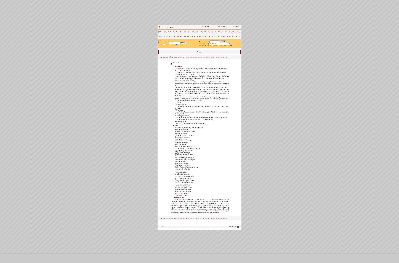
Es (168, 31)
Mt (164, 36)
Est (229, 31)
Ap (239, 36)
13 (180, 57)
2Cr (212, 31)
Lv (170, 31)
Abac (225, 32)
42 (216, 57)
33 (205, 57)
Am (206, 32)
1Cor (181, 36)
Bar (192, 32)
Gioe (203, 32)
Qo (172, 32)
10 (176, 57)
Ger (186, 32)
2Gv (230, 36)
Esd (215, 31)
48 (223, 57)
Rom (178, 36)
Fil (192, 36)
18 (186, 57)
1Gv (227, 36)
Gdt (226, 31)
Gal (188, 36)
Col (194, 36)
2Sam (197, 31)
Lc (169, 36)
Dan (197, 32)
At (174, 36)
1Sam (192, 31)
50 (226, 57)
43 (217, 57)
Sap (178, 32)
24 (193, 57)
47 (222, 57)
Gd (236, 36)
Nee (219, 31)
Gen (165, 31)
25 (195, 57)
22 (191, 57)
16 (183, 57)
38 (211, 57)
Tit (209, 36)
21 (190, 57)
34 (206, 57)
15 (182, 57)
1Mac (233, 31)
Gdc (185, 31)
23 (192, 57)
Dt (176, 31)
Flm (212, 36)
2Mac (237, 31)
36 (208, 57)
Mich (217, 32)
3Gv (233, 36)
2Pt (224, 36)
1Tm (203, 36)
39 (212, 57)
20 (188, 57)
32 (203, 57)
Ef (190, 36)
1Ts (197, 36)
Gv (171, 36)
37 (210, 57)
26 (196, 57)
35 (207, 57)
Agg (232, 32)
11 (177, 57)
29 (200, 57)
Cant (175, 32)
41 (215, 57)
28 (198, 57)
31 (202, 57)
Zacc (235, 32)
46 (221, 57)
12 (178, 57)
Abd (210, 32)
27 (197, 57)
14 (181, 57)
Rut (189, 31)
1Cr (208, 31)
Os (200, 32)
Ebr (214, 36)
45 (219, 57)
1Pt (221, 36)
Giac (218, 36)
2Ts (200, 36)
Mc (166, 36)
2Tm (206, 36)
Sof (229, 32)
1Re (201, 31)
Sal (166, 32)
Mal (239, 32)
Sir (181, 32)
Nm (173, 31)
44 (218, 57)
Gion (213, 32)
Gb (164, 32)
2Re (205, 31)
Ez (194, 32)
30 (201, 57)
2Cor (185, 36)
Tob (222, 31)
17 (185, 57)
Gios (181, 31)
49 (224, 57)
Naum (221, 32)
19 (187, 57)
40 (213, 57)
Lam (189, 32)
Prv (169, 32)
